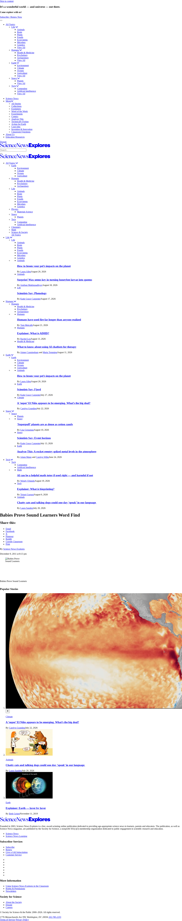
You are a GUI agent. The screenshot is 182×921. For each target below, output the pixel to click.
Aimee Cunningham (29, 352)
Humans (15, 50)
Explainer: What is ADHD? (33, 333)
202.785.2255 (55, 917)
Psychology (22, 55)
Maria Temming (50, 352)
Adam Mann (26, 457)
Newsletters (11, 891)
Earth (14, 63)
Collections (16, 106)
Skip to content (7, 1)
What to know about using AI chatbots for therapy (46, 346)
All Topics (10, 24)
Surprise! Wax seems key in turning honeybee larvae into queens (54, 279)
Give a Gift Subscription (17, 852)
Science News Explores (14, 549)
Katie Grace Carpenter (30, 299)
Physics (14, 209)
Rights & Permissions (15, 888)
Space (14, 78)
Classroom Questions (20, 132)
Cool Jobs (15, 127)
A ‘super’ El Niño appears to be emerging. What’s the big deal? (53, 403)
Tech (13, 86)
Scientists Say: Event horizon (34, 437)
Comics (14, 116)
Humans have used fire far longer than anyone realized (49, 319)
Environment (23, 65)
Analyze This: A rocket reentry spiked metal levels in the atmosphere (56, 451)
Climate (20, 68)
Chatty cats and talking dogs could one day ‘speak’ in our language (57, 502)
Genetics (21, 45)
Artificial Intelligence (26, 91)
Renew (9, 849)
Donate (3, 142)
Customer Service (14, 855)
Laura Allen (25, 271)
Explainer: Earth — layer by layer (26, 808)
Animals (21, 29)
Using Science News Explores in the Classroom (27, 886)
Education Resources (15, 137)
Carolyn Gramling (28, 408)
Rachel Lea (25, 339)
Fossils (20, 37)
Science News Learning (16, 836)
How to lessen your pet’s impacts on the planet (44, 266)
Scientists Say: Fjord (29, 389)
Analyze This (17, 119)
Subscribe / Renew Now (11, 17)
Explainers (16, 109)
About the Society (14, 902)
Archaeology (23, 58)
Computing (22, 88)
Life (13, 27)
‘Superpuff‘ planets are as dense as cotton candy (45, 424)
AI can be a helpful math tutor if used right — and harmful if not (55, 475)
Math (13, 230)
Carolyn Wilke (42, 457)
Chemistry (16, 227)
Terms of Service (7, 919)
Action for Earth (18, 124)
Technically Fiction (20, 121)
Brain (19, 32)
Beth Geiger (14, 813)
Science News (12, 98)
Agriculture (22, 73)
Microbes (21, 42)
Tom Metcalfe (26, 325)
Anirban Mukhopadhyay (31, 285)
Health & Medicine (25, 52)
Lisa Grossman (27, 430)
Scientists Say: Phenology (32, 293)
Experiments (17, 114)
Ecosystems (22, 40)
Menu (8, 101)
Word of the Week (19, 111)
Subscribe (10, 847)
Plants (19, 34)
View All (21, 47)
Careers (9, 907)
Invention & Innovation (21, 129)
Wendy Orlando (27, 481)
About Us (10, 134)
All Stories (16, 103)
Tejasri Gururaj (27, 494)
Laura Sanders (26, 508)
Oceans (20, 70)
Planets (20, 81)
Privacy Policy (22, 919)
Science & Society (19, 232)
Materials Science (25, 212)
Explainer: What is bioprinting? (35, 488)
